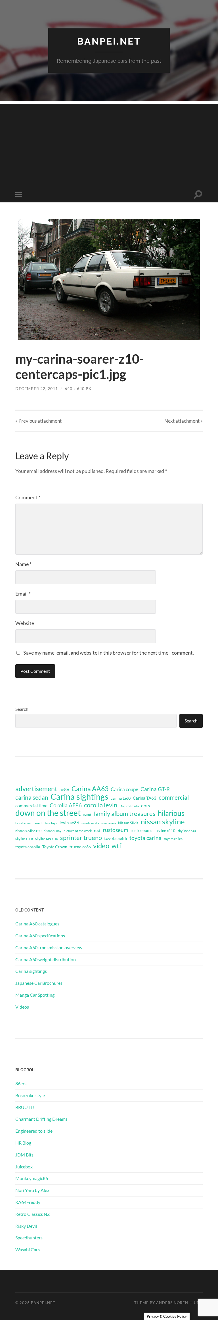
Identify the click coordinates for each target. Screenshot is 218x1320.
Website (24, 623)
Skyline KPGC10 (46, 839)
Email (23, 593)
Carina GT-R (155, 789)
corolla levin (100, 805)
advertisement (36, 788)
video (101, 845)
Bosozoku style (30, 1095)
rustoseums (141, 830)
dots (145, 805)
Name (23, 564)
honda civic (23, 823)
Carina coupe (124, 789)
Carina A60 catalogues (37, 923)
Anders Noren (172, 1302)
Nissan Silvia (128, 823)
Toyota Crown (54, 846)
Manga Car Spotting (34, 995)
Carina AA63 (90, 788)
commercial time (31, 805)
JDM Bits (24, 1154)
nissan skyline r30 (28, 831)
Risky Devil (26, 1226)
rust (97, 830)
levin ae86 (69, 822)
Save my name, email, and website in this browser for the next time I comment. (108, 652)
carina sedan (31, 797)
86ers (20, 1083)
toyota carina (145, 838)
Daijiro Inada (129, 806)
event (87, 814)
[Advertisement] (109, 143)
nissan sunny (52, 831)
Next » (183, 421)
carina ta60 (121, 798)
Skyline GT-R (24, 839)
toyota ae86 (115, 838)
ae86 (64, 789)
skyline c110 (165, 830)
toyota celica (173, 839)
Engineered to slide (34, 1130)
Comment (27, 497)
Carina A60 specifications (40, 935)
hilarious (171, 813)
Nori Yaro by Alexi (33, 1190)
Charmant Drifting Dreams (41, 1119)
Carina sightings (79, 796)
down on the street (48, 813)
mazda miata (90, 823)
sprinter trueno (81, 837)
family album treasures (124, 813)
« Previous (38, 421)
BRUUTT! (24, 1107)
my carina (108, 823)
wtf (116, 845)
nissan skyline (163, 821)
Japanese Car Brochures (38, 983)
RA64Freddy (27, 1202)
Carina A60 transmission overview (48, 947)
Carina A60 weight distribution (45, 959)
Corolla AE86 (66, 805)
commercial (174, 797)
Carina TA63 (144, 798)
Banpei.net (109, 41)
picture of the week (78, 831)
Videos (22, 1006)
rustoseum (115, 830)
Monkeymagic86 (31, 1178)
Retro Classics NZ (32, 1214)
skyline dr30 (187, 831)
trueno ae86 (80, 846)
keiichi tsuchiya (46, 823)
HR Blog (23, 1142)
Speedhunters (29, 1237)
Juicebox (24, 1166)
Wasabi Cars (27, 1249)
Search (21, 709)
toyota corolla (27, 846)
